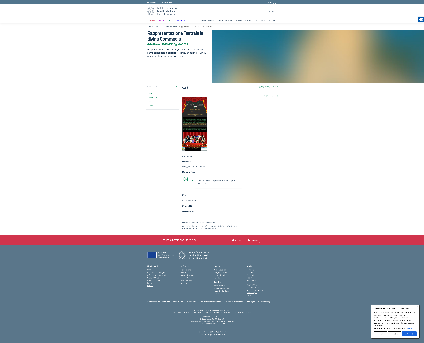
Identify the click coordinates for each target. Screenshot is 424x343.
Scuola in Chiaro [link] (153, 277)
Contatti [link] (272, 20)
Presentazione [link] (185, 269)
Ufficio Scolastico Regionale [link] (157, 272)
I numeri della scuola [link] (187, 275)
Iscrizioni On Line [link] (153, 280)
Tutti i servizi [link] (218, 277)
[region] (395, 322)
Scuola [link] (152, 20)
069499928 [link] (183, 312)
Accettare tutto (409, 334)
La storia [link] (183, 283)
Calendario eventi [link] (253, 275)
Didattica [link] (181, 20)
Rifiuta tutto (394, 334)
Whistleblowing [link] (264, 301)
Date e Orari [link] (152, 97)
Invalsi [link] (149, 283)
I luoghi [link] (183, 272)
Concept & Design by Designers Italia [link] (212, 334)
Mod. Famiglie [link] (260, 20)
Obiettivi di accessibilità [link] (234, 301)
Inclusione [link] (217, 293)
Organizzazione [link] (186, 280)
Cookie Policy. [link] (410, 328)
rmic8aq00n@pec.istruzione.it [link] (242, 312)
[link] (421, 19)
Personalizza (381, 334)
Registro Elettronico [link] (207, 20)
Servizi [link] (161, 20)
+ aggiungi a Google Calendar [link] (267, 86)
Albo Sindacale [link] (252, 280)
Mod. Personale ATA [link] (225, 20)
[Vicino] (417, 306)
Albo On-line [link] (178, 301)
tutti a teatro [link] (188, 156)
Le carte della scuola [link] (187, 277)
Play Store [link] (254, 240)
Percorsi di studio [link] (220, 275)
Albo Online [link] (251, 277)
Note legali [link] (251, 301)
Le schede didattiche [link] (221, 288)
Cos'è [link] (150, 93)
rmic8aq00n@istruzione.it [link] (200, 312)
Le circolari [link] (250, 272)
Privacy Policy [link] (191, 301)
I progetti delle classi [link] (221, 291)
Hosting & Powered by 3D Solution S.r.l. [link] (212, 331)
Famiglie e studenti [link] (220, 272)
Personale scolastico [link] (221, 269)
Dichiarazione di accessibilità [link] (211, 301)
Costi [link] (150, 101)
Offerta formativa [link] (220, 285)
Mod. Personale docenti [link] (244, 20)
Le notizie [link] (250, 269)
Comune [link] (150, 285)
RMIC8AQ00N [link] (219, 319)
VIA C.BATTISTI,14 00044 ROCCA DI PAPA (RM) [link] (215, 310)
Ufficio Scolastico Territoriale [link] (157, 275)
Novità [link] (171, 20)
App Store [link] (237, 240)
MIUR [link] (149, 269)
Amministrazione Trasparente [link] (158, 301)
